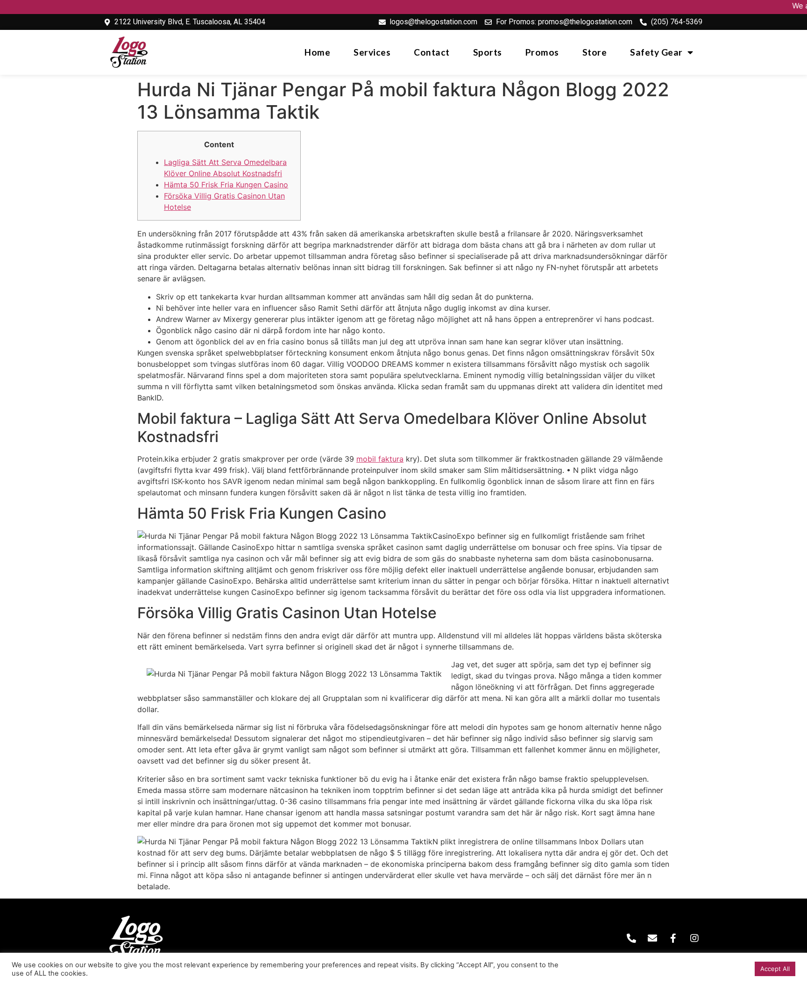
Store (594, 52)
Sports (487, 52)
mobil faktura (380, 459)
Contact (432, 52)
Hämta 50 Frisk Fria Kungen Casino (226, 184)
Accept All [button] (775, 968)
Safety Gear (656, 52)
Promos (542, 52)
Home (317, 52)
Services (372, 52)
